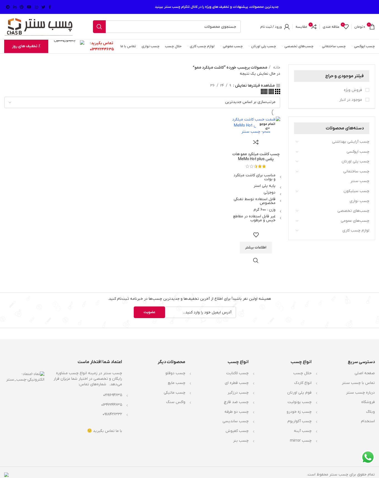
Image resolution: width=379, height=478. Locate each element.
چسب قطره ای (237, 383)
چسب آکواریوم (299, 421)
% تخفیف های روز (26, 46)
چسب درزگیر (238, 392)
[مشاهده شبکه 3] (277, 93)
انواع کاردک (303, 383)
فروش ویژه (353, 90)
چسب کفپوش (237, 431)
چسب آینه (303, 431)
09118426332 (112, 414)
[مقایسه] (256, 142)
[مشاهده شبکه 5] (264, 93)
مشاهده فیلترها (261, 86)
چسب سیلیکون (356, 191)
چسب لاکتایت (237, 373)
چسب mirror (301, 440)
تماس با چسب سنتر (358, 383)
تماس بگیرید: (101, 43)
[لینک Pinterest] (21, 7)
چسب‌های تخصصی (353, 210)
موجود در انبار (351, 99)
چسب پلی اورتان (355, 161)
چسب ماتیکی (174, 392)
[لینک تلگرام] (7, 7)
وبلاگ (370, 411)
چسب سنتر (359, 181)
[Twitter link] (43, 7)
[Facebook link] (50, 7)
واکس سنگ (175, 402)
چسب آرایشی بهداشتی (350, 141)
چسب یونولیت (299, 402)
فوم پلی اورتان (299, 392)
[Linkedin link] (14, 7)
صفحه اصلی (365, 373)
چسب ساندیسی (236, 421)
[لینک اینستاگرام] (36, 7)
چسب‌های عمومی (355, 220)
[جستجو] (99, 26)
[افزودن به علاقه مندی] (256, 235)
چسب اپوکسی (358, 151)
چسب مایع (176, 383)
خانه (276, 67)
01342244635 (102, 49)
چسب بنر (241, 440)
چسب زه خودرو (299, 411)
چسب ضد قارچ (236, 402)
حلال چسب (302, 373)
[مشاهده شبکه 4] (270, 93)
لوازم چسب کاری (355, 230)
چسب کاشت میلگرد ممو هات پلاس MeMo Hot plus (256, 157)
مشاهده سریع (256, 260)
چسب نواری (359, 201)
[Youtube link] (29, 7)
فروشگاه (368, 402)
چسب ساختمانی (356, 171)
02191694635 (112, 395)
